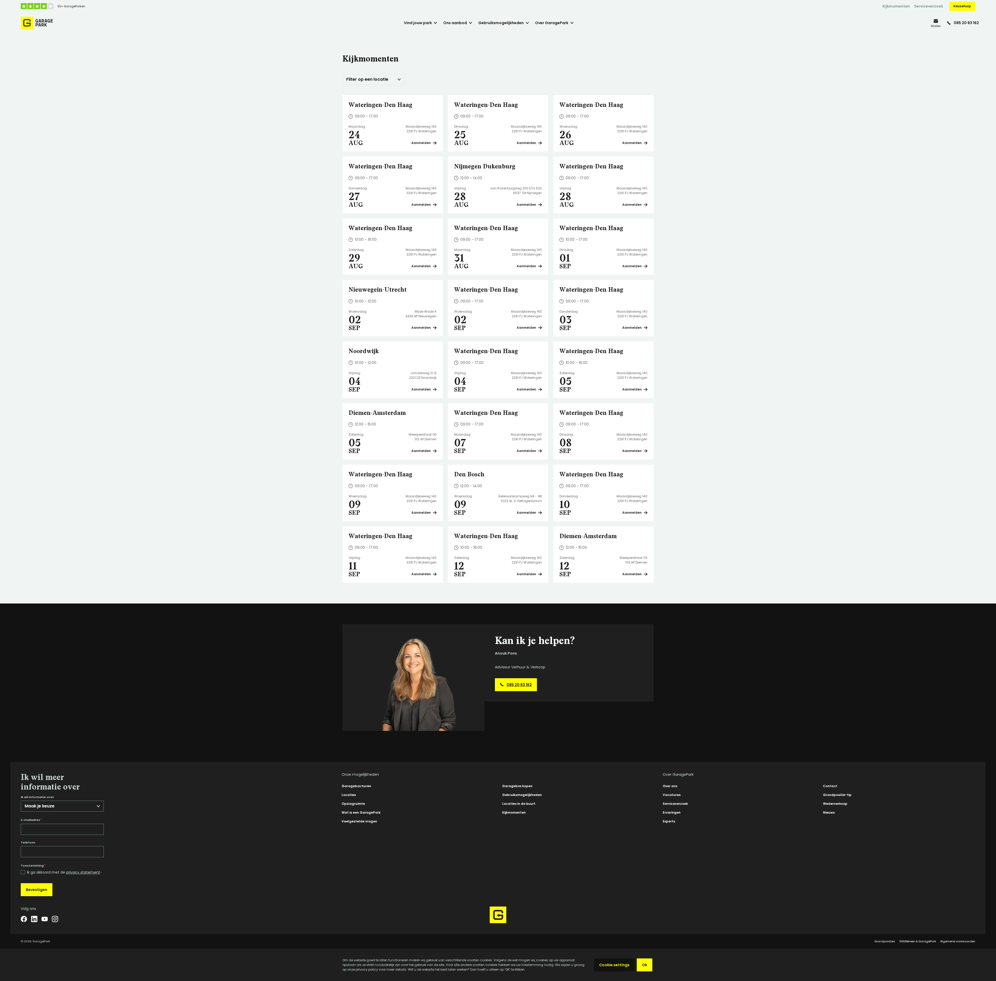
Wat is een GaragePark (361, 812)
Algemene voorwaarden (957, 941)
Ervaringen (672, 812)
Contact (830, 786)
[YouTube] (45, 919)
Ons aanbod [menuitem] (455, 22)
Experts (669, 821)
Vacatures (672, 795)
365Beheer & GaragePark (917, 941)
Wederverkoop (835, 803)
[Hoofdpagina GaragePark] (37, 23)
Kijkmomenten (896, 6)
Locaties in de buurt (518, 803)
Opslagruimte (353, 803)
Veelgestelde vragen (359, 821)
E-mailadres (31, 820)
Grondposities (884, 941)
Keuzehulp (962, 6)
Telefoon (28, 842)
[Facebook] (24, 919)
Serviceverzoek (928, 6)
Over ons (670, 786)
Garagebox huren (356, 786)
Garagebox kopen (517, 786)
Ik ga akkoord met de (64, 872)
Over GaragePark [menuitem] (551, 22)
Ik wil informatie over (37, 797)
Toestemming (33, 865)
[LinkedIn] (34, 919)
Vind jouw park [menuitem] (418, 22)
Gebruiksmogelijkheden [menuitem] (501, 22)
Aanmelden (421, 143)
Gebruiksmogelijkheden (522, 795)
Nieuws (829, 812)
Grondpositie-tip (837, 795)
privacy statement (83, 872)
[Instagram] (55, 919)
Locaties (349, 795)
